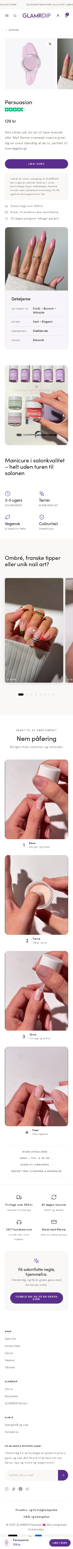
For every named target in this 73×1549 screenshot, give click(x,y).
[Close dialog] (66, 732)
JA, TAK (36, 799)
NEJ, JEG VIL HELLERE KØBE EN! (36, 809)
